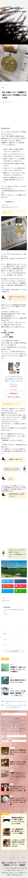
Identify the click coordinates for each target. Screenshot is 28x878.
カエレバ (16, 384)
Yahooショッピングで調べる (14, 396)
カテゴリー (4, 738)
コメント (6, 614)
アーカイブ (4, 734)
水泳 (4, 598)
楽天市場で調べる (13, 393)
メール (5, 639)
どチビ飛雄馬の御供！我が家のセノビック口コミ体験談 (18, 831)
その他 (18, 857)
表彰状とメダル (6, 600)
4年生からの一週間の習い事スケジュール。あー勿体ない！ (18, 752)
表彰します (5, 205)
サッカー (9, 857)
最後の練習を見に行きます (10, 207)
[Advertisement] (14, 30)
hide (13, 201)
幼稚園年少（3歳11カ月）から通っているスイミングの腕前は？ (18, 669)
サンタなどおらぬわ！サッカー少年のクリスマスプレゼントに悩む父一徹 (18, 788)
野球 (14, 857)
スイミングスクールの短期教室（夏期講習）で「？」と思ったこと (18, 693)
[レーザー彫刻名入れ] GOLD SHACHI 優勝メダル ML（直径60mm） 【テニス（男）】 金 (14, 379)
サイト (5, 645)
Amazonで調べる (13, 389)
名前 (5, 633)
